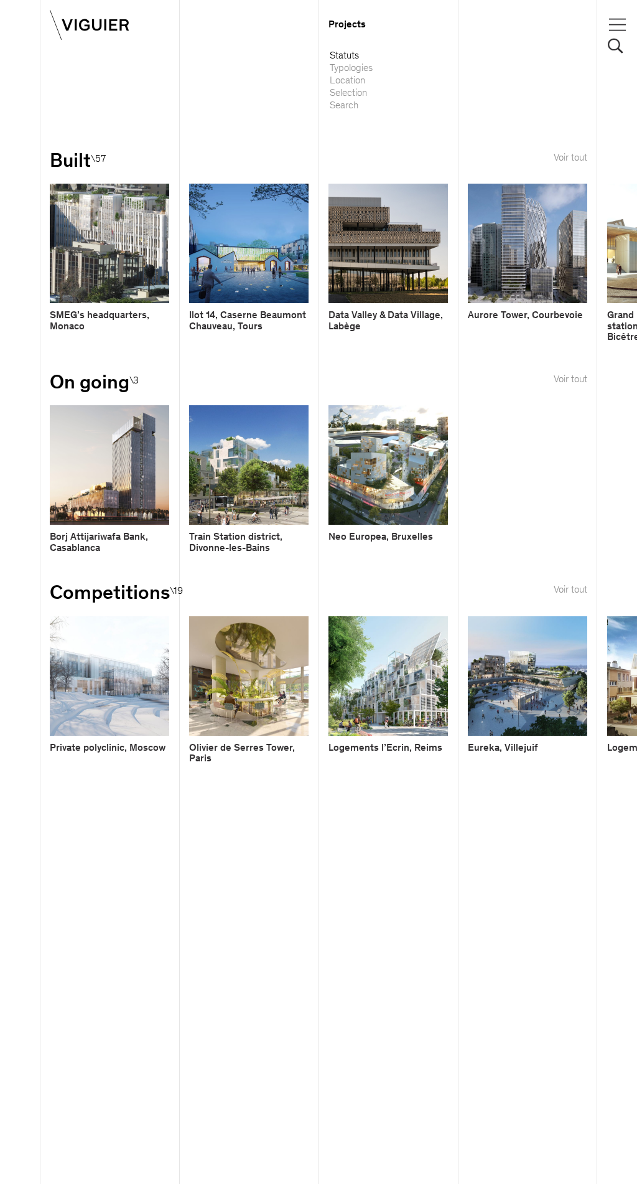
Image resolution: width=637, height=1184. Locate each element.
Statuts (344, 56)
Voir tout (570, 158)
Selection (348, 93)
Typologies (351, 68)
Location (347, 81)
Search (344, 106)
